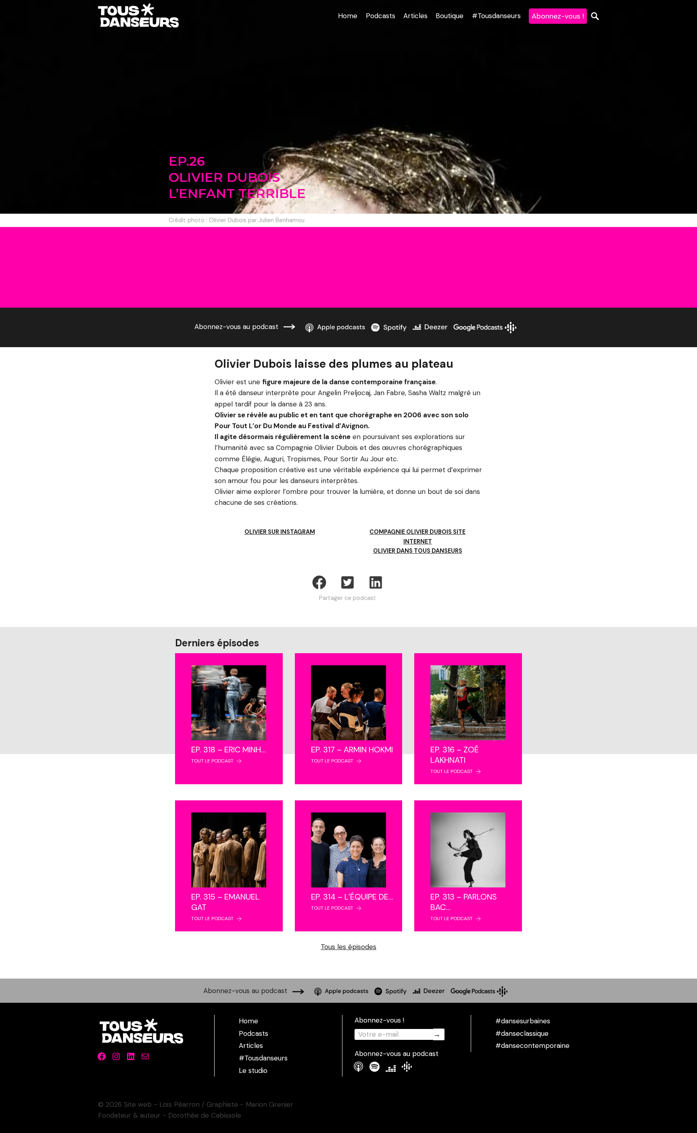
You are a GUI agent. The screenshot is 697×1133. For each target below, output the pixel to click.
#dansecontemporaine (532, 1045)
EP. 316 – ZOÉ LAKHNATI (454, 754)
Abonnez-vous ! (558, 16)
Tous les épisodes (348, 946)
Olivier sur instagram (279, 531)
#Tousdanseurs (496, 15)
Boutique (449, 15)
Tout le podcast (212, 761)
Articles (415, 15)
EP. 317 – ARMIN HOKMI (352, 749)
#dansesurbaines (522, 1020)
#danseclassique (522, 1033)
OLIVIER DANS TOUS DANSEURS (417, 550)
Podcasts (380, 15)
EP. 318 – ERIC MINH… (228, 749)
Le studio (253, 1070)
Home (347, 15)
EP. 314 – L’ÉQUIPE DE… (352, 896)
